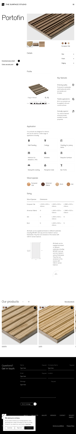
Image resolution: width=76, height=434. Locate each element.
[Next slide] (28, 301)
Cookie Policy (28, 424)
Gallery (44, 415)
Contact (62, 415)
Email (21, 373)
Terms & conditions (58, 426)
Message (22, 381)
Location (50, 373)
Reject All (19, 428)
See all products (69, 301)
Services (53, 415)
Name (22, 365)
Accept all (29, 428)
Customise (9, 428)
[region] (19, 423)
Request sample (71, 416)
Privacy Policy (70, 426)
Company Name (53, 365)
